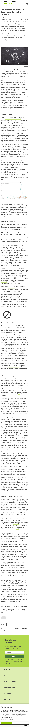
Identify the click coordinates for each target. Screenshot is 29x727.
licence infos (26, 66)
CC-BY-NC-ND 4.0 (20, 629)
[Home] (12, 3)
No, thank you (20, 722)
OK (6, 722)
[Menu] (27, 2)
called (4, 138)
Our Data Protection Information (7, 719)
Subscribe (14, 656)
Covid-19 (3, 624)
